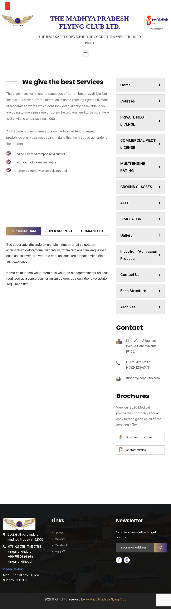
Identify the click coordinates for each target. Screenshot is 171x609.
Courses (127, 101)
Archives (128, 307)
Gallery (126, 235)
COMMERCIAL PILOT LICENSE (138, 144)
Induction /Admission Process (138, 255)
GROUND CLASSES (136, 187)
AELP (124, 203)
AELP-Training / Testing (85, 329)
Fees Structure (133, 291)
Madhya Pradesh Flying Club (106, 599)
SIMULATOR (130, 219)
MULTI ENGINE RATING (132, 167)
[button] (85, 53)
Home (125, 85)
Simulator (30, 327)
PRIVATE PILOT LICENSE (133, 120)
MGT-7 (60, 552)
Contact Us (130, 274)
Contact (61, 545)
